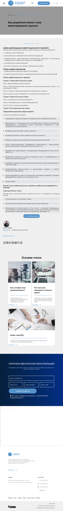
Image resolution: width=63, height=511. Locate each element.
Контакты (37, 497)
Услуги (24, 497)
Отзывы (19, 497)
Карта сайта (52, 503)
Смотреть (11, 470)
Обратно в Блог (8, 236)
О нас (14, 497)
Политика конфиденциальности (46, 505)
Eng (57, 3)
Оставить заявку (44, 3)
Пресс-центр (30, 497)
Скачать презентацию (31, 216)
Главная (10, 497)
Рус (54, 3)
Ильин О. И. (7, 230)
